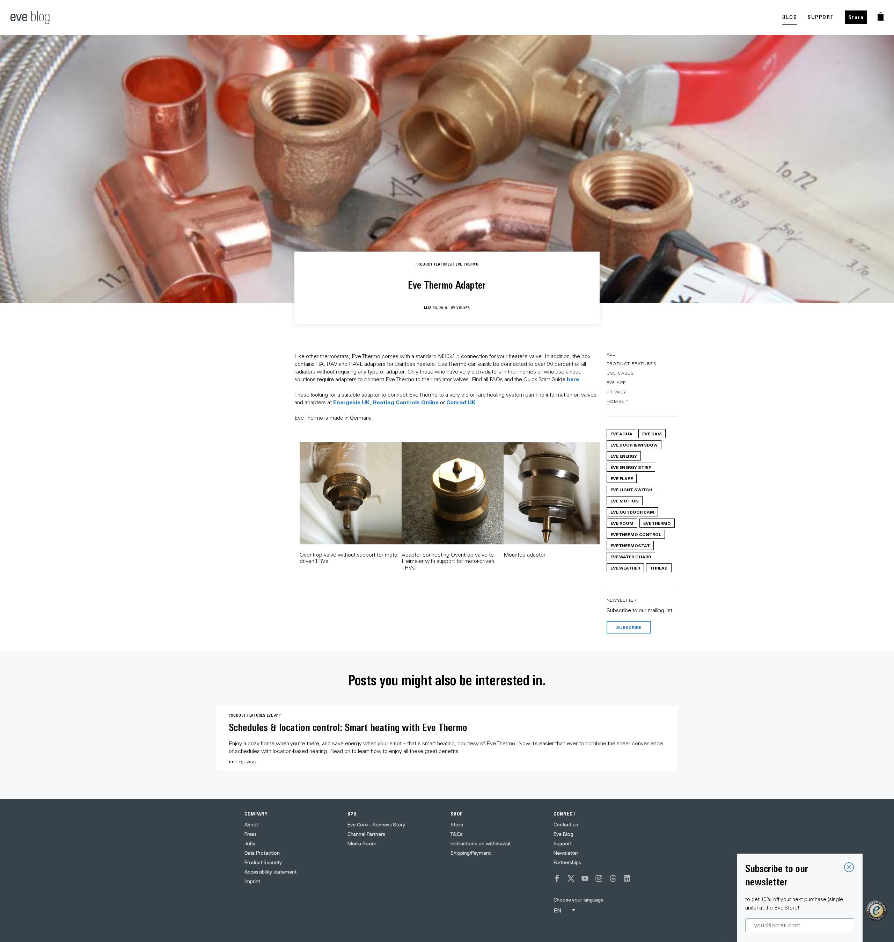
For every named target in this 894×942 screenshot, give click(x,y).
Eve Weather (625, 568)
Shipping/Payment (470, 853)
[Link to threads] (612, 878)
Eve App (616, 382)
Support (563, 843)
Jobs (249, 843)
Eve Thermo (657, 523)
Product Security (263, 862)
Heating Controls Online (406, 402)
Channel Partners (366, 834)
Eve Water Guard (630, 556)
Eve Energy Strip (630, 467)
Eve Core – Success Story (376, 824)
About (251, 824)
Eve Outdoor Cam (632, 512)
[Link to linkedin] (626, 878)
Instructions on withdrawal (480, 843)
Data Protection (262, 853)
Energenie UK (351, 402)
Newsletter (566, 853)
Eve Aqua (621, 433)
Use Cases (620, 373)
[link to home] (30, 17)
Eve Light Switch (631, 489)
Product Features (632, 363)
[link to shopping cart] (881, 16)
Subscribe (628, 627)
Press (250, 834)
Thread (659, 568)
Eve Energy (623, 456)
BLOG (789, 17)
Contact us (566, 824)
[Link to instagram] (598, 878)
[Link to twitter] (570, 878)
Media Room (361, 843)
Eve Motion (624, 500)
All (611, 354)
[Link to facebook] (557, 878)
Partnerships (567, 862)
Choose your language (578, 900)
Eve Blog (563, 834)
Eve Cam (652, 433)
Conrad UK (461, 402)
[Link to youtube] (584, 878)
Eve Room (621, 523)
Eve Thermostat (630, 545)
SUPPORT (820, 17)
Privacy (616, 391)
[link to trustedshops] (876, 910)
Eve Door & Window (634, 445)
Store (856, 17)
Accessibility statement (270, 872)
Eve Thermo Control (635, 534)
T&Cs (456, 834)
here (573, 379)
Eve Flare (621, 478)
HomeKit (618, 401)
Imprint (252, 881)
